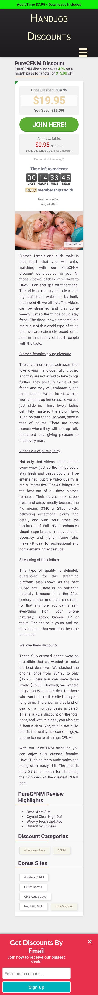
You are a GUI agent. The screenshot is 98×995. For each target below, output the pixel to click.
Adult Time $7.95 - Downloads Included (49, 4)
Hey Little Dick (33, 906)
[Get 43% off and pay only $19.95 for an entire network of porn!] (49, 230)
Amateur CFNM (34, 877)
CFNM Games (33, 887)
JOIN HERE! (49, 125)
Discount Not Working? (49, 159)
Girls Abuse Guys (35, 896)
